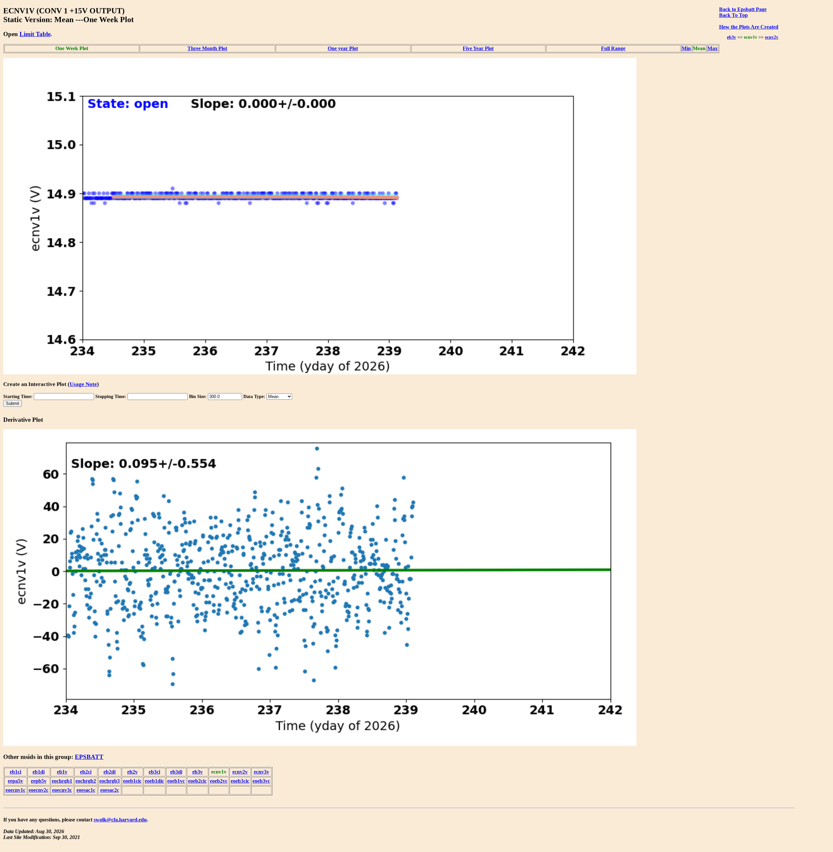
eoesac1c (85, 790)
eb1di (39, 772)
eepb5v (39, 781)
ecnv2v (771, 37)
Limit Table (35, 34)
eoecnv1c (15, 790)
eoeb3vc (261, 781)
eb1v (62, 772)
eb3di (176, 772)
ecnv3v (261, 772)
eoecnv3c (62, 790)
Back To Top (733, 15)
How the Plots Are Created (748, 27)
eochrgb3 (109, 781)
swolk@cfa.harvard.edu (120, 819)
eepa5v (15, 781)
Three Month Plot (207, 48)
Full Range (613, 48)
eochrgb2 (85, 781)
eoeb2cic (197, 781)
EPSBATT (89, 756)
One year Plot (343, 48)
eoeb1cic (132, 781)
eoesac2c (109, 790)
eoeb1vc (176, 781)
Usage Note (83, 384)
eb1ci (15, 772)
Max (712, 48)
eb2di (109, 772)
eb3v (731, 37)
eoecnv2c (38, 790)
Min (686, 48)
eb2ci (85, 772)
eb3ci (154, 772)
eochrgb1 (62, 781)
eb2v (132, 772)
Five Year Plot (478, 48)
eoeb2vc (218, 781)
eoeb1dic (154, 781)
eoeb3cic (240, 781)
